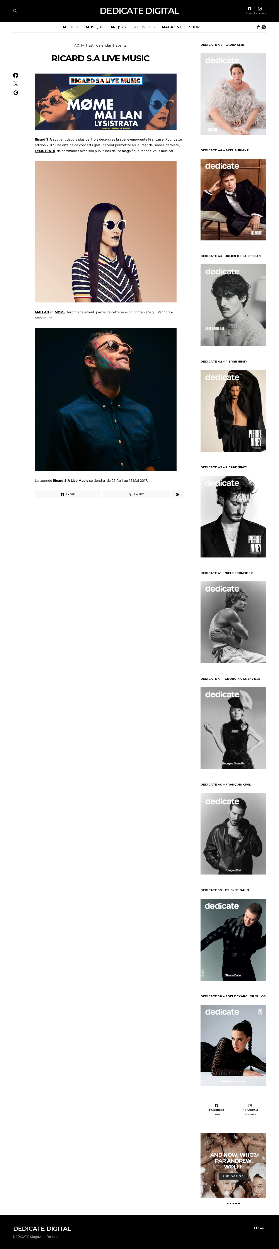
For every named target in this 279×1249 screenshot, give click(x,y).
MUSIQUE (94, 27)
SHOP (194, 27)
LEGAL (260, 1228)
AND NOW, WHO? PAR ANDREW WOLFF (233, 1161)
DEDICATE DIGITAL (139, 11)
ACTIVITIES (144, 27)
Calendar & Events (111, 45)
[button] (227, 1203)
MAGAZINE (172, 27)
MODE (69, 27)
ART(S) (117, 27)
